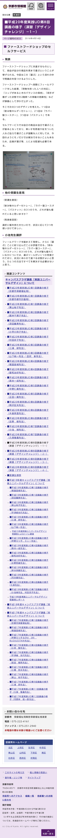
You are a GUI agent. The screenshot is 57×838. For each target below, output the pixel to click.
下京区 (34, 753)
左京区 (31, 748)
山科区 (22, 753)
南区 (44, 753)
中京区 (42, 748)
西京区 (22, 758)
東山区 (11, 753)
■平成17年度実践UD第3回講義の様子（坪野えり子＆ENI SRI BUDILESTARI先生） (29, 638)
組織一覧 (29, 796)
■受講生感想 (14, 475)
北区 (10, 748)
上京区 (20, 748)
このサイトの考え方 (14, 773)
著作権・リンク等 (13, 778)
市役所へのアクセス (12, 796)
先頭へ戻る (48, 834)
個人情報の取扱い (38, 773)
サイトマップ (34, 778)
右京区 (11, 758)
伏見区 (34, 758)
